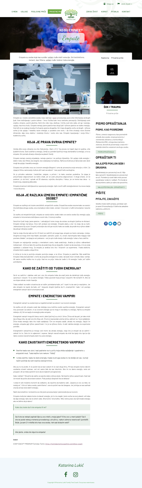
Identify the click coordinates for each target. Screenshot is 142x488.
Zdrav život (92, 11)
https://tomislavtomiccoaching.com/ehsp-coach (63, 444)
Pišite (100, 213)
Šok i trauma (112, 106)
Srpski (126, 4)
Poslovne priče (38, 11)
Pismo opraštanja (106, 152)
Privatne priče (56, 11)
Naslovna (105, 58)
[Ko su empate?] (51, 88)
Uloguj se (110, 4)
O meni (14, 11)
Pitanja (115, 11)
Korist (104, 11)
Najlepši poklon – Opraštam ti (111, 187)
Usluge (24, 11)
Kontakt (126, 11)
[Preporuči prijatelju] (119, 224)
